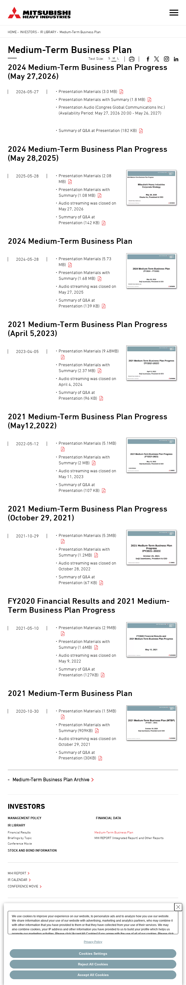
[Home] (39, 12)
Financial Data (108, 818)
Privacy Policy (93, 942)
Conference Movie (20, 843)
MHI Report (17, 873)
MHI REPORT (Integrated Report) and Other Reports (128, 838)
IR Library (48, 32)
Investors (28, 32)
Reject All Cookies (93, 964)
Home (12, 32)
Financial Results (19, 832)
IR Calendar (17, 880)
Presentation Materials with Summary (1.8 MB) (102, 99)
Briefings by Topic (20, 838)
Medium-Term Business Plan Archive (51, 779)
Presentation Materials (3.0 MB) (88, 91)
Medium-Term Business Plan (113, 832)
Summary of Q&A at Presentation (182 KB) (98, 130)
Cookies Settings (93, 953)
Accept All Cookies (93, 975)
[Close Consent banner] (178, 907)
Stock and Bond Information (32, 850)
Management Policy (24, 818)
